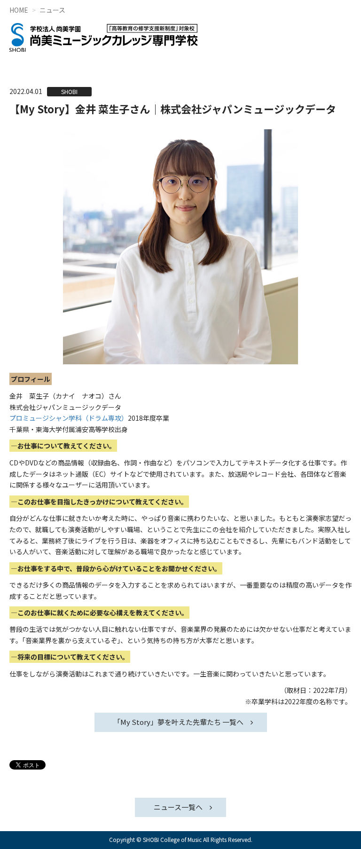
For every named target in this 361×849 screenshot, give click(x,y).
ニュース (52, 10)
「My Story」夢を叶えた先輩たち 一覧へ (178, 722)
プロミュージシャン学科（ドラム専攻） (68, 418)
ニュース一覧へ (178, 807)
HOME (18, 10)
